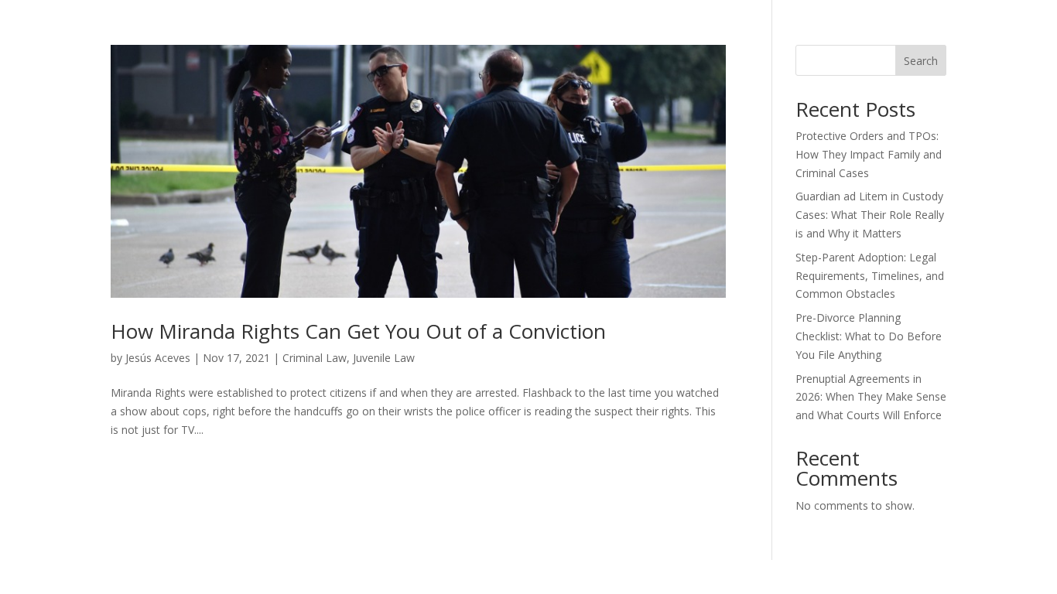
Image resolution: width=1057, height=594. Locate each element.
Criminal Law (314, 357)
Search (921, 60)
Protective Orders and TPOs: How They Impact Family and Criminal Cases (868, 154)
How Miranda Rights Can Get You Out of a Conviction (358, 331)
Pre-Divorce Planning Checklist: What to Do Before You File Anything (868, 336)
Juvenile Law (384, 357)
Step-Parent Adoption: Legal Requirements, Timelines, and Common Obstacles (869, 276)
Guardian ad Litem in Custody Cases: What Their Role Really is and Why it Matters (869, 215)
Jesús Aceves (157, 357)
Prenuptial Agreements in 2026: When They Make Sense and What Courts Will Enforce (870, 397)
